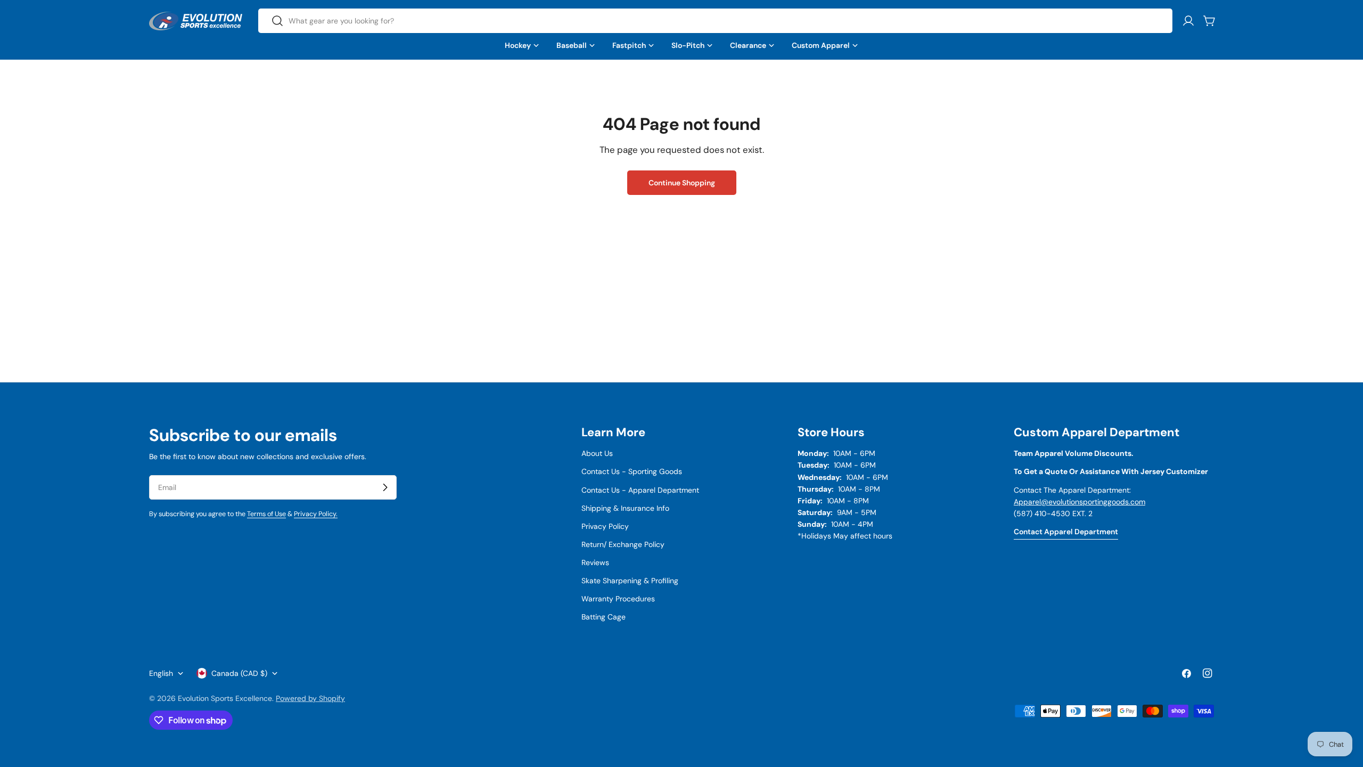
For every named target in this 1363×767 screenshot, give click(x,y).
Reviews (595, 562)
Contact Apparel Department (1066, 531)
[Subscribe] (385, 487)
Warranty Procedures (618, 598)
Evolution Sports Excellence (225, 698)
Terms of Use (266, 514)
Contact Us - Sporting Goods (631, 471)
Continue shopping (681, 182)
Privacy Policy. (316, 514)
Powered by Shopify (310, 698)
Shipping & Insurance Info (625, 508)
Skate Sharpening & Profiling (629, 580)
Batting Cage (603, 617)
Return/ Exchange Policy (622, 544)
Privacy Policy (605, 526)
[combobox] (715, 21)
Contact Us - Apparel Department (640, 490)
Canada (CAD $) (239, 673)
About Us (597, 453)
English (161, 673)
